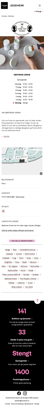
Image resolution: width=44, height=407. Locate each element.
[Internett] (3, 211)
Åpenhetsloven (28, 404)
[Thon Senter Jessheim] (12, 5)
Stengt (38, 11)
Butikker (11, 16)
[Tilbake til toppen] (37, 300)
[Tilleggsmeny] (39, 5)
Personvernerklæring (17, 404)
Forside (4, 16)
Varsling (36, 404)
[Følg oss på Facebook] (19, 393)
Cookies (7, 404)
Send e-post (20, 197)
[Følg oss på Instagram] (25, 393)
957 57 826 (10, 197)
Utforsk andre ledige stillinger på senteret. (18, 230)
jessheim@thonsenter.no (22, 401)
